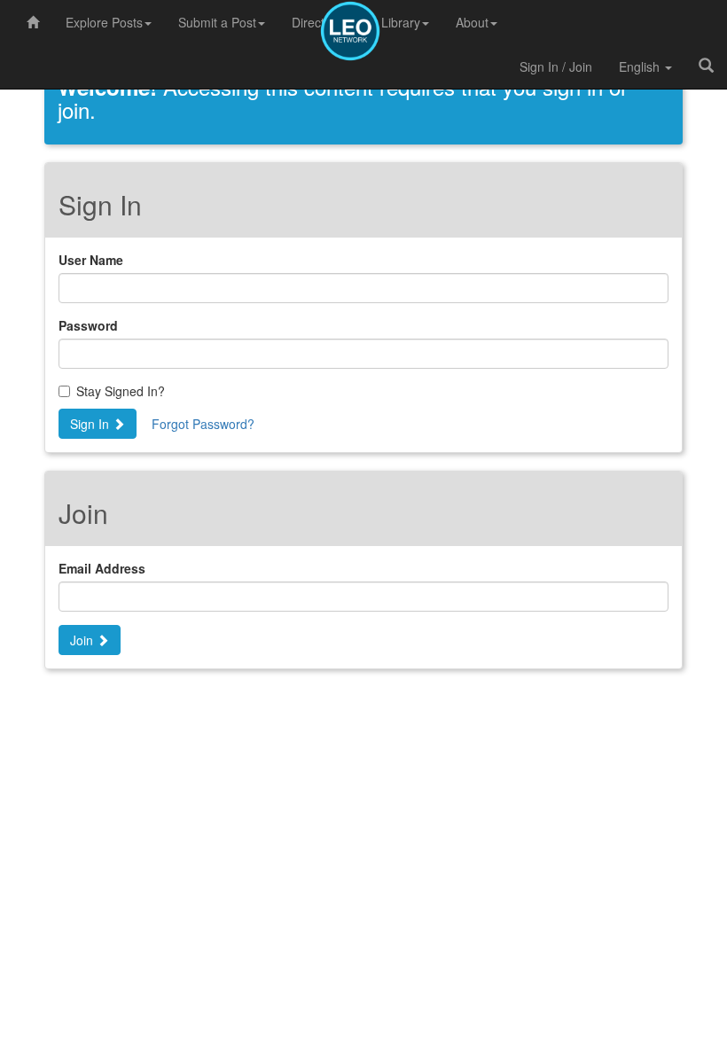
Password (88, 325)
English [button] (641, 66)
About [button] (472, 22)
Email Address (102, 568)
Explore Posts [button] (104, 22)
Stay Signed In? (120, 391)
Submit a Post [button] (217, 22)
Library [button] (400, 22)
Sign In (91, 424)
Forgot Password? (203, 424)
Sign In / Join (556, 66)
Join (83, 640)
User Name (91, 260)
